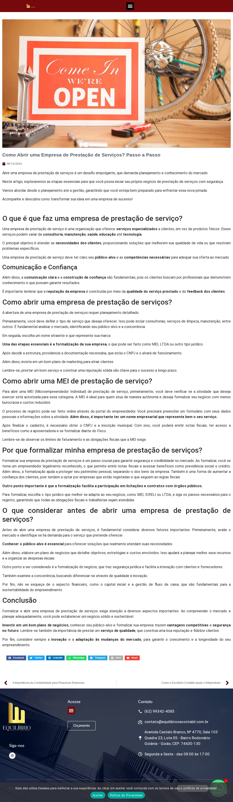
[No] (226, 792)
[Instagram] (12, 755)
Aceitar (98, 795)
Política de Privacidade (126, 795)
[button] (130, 6)
